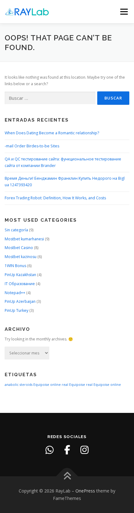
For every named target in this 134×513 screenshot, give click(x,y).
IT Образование (20, 283)
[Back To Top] (67, 476)
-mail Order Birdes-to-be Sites (32, 146)
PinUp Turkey (16, 310)
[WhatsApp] (49, 450)
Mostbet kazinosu (20, 256)
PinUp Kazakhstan (20, 274)
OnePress (85, 491)
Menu (123, 11)
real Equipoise (73, 384)
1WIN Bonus (15, 265)
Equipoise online (47, 384)
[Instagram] (84, 450)
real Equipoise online (103, 384)
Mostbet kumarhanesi (24, 239)
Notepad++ (15, 292)
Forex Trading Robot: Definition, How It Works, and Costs (55, 198)
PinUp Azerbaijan (20, 301)
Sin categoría (16, 230)
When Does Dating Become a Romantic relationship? (52, 133)
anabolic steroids (18, 384)
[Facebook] (67, 450)
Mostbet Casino (19, 247)
